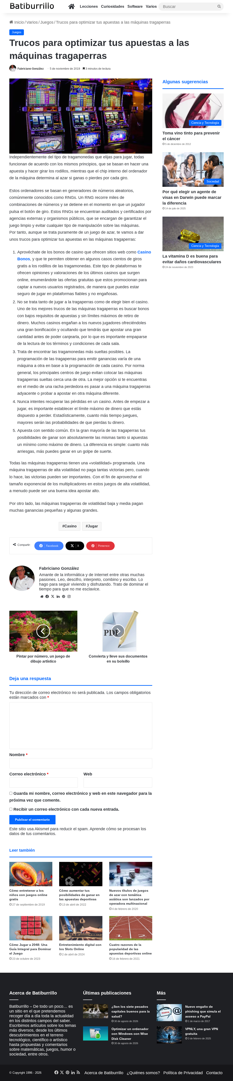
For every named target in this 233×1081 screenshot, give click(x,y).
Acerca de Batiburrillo (103, 1073)
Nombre (18, 754)
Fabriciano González (31, 68)
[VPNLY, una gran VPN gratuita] (169, 1034)
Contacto (214, 1073)
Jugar (93, 526)
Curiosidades (112, 6)
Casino (70, 526)
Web (88, 774)
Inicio (18, 22)
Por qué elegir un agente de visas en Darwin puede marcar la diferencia (191, 197)
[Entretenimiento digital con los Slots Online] (80, 928)
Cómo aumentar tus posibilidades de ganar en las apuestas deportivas (79, 895)
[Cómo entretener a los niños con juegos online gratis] (31, 874)
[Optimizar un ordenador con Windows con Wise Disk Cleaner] (95, 1033)
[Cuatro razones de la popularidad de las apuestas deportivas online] (130, 928)
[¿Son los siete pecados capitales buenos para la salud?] (95, 1011)
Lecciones (89, 6)
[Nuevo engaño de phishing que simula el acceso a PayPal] (169, 1012)
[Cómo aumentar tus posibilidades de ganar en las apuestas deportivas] (80, 874)
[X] (53, 596)
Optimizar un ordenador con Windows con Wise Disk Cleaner (129, 1033)
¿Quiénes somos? (143, 1073)
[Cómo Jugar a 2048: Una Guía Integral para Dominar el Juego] (31, 928)
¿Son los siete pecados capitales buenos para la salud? (130, 1011)
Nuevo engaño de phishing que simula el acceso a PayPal (203, 1011)
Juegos (46, 22)
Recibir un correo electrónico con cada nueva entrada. (66, 809)
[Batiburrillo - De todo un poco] (32, 6)
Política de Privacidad (183, 1073)
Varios (151, 6)
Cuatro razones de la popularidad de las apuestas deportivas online (130, 949)
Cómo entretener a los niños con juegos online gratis (28, 895)
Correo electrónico (28, 774)
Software (135, 6)
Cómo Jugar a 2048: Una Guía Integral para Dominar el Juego (30, 949)
